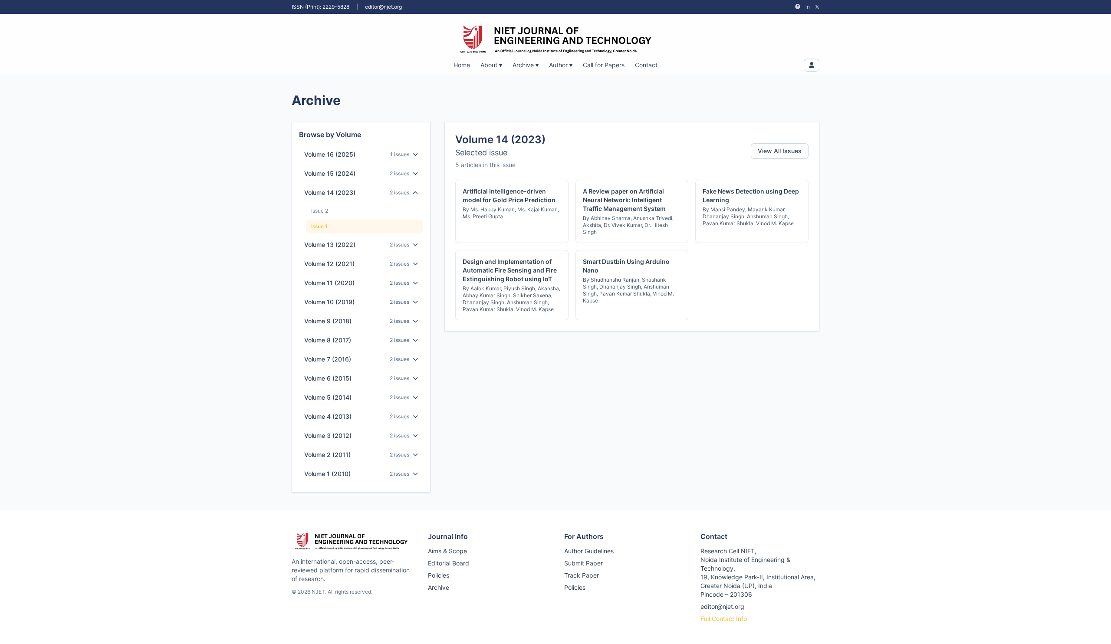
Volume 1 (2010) (327, 473)
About (491, 65)
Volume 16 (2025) (329, 154)
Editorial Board (448, 563)
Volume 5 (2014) (328, 397)
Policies (438, 575)
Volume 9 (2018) (328, 321)
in (807, 6)
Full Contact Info (723, 618)
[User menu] (811, 65)
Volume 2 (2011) (327, 454)
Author (560, 65)
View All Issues (780, 150)
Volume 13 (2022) (329, 244)
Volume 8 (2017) (327, 340)
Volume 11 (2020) (329, 282)
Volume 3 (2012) (328, 435)
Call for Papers (604, 65)
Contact (646, 65)
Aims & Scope (447, 551)
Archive (526, 65)
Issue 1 (319, 226)
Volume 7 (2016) (327, 359)
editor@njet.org (383, 6)
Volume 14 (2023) (329, 192)
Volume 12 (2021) (329, 263)
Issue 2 (319, 210)
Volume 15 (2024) (329, 173)
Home (462, 65)
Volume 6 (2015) (328, 378)
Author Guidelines (589, 551)
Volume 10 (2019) (329, 302)
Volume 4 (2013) (328, 416)
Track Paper (581, 575)
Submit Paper (583, 563)
